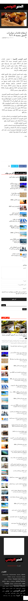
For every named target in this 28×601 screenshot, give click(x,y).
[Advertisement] (14, 546)
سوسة (21, 593)
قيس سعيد (23, 595)
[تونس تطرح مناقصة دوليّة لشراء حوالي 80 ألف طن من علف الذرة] (23, 194)
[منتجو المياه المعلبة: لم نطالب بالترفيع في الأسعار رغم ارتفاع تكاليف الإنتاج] (23, 221)
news (23, 583)
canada (23, 576)
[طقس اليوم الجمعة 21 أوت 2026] (23, 201)
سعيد (24, 593)
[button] (26, 2)
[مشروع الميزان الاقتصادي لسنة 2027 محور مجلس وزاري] (23, 208)
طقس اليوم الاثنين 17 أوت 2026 (20, 503)
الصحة (14, 588)
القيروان (7, 588)
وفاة (9, 595)
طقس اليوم (13, 593)
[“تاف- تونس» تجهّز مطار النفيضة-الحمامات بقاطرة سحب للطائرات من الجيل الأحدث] (4, 531)
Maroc (8, 581)
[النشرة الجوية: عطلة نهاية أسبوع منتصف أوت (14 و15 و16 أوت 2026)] (4, 525)
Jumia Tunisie (20, 581)
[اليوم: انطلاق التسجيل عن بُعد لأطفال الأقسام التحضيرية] (4, 433)
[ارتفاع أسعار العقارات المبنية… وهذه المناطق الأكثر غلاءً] (4, 485)
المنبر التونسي (4, 37)
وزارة (14, 595)
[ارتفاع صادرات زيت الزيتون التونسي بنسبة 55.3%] (14, 327)
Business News (6, 574)
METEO (4, 581)
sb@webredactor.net (12, 565)
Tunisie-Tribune (19, 586)
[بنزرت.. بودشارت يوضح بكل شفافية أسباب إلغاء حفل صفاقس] (4, 498)
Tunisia (11, 583)
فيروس (9, 593)
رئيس (3, 591)
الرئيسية (25, 11)
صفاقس (17, 593)
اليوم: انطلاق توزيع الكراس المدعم (20, 470)
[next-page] (23, 260)
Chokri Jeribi (18, 576)
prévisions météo (17, 583)
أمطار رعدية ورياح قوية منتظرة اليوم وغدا (18, 346)
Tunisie (6, 583)
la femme (13, 581)
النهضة (11, 591)
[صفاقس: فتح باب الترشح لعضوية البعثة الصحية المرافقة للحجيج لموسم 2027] (4, 426)
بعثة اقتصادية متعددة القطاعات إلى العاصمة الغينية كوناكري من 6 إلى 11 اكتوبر (18, 249)
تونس (7, 590)
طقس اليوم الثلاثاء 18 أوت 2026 (20, 444)
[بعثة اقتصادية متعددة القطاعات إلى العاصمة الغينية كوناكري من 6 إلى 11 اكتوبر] (23, 248)
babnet (23, 574)
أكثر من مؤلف (9, 173)
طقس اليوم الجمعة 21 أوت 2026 (19, 199)
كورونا (18, 595)
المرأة (3, 588)
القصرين (10, 588)
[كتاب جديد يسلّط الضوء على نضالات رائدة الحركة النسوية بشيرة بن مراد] (4, 459)
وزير (11, 595)
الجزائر (4, 586)
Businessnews (13, 574)
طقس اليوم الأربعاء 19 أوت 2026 (18, 232)
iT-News (10, 579)
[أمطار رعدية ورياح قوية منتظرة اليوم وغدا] (23, 178)
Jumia (5, 579)
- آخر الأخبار (20, 11)
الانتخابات (11, 586)
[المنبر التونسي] (14, 7)
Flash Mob (13, 576)
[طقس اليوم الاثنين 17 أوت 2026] (4, 505)
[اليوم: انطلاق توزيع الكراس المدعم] (4, 472)
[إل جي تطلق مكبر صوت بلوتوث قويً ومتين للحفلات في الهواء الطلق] (4, 518)
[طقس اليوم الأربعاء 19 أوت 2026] (23, 234)
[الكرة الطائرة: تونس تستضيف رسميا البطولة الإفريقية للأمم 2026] (4, 479)
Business (18, 574)
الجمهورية (23, 588)
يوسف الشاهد (5, 595)
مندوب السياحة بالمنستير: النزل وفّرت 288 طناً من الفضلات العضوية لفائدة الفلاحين (18, 214)
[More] (9, 166)
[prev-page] (25, 260)
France (9, 576)
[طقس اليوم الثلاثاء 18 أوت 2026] (4, 446)
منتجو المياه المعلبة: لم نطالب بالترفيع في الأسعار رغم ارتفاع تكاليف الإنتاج (18, 221)
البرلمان (7, 586)
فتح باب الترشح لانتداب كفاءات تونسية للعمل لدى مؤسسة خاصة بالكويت (19, 255)
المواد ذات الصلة (20, 173)
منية (24, 338)
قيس (6, 593)
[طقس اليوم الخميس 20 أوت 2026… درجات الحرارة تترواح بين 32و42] (23, 227)
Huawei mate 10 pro (19, 579)
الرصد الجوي (18, 588)
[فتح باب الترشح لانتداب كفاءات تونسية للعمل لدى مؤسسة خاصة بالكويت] (23, 255)
